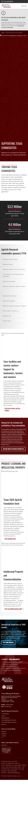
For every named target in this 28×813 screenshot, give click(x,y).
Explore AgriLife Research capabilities (13, 449)
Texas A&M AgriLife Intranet (8, 720)
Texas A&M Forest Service (9, 666)
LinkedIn (3, 736)
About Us (3, 724)
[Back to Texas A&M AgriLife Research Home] (7, 679)
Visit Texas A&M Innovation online (13, 609)
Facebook (3, 731)
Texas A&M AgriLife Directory (8, 722)
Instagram (4, 733)
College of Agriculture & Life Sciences (12, 670)
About (2, 32)
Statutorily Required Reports (14, 772)
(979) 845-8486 (9, 704)
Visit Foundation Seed (10, 539)
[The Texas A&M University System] (6, 750)
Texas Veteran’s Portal (16, 769)
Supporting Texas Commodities (14, 32)
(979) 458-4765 (7, 706)
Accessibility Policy (10, 763)
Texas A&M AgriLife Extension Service (12, 662)
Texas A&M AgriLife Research (10, 664)
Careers (3, 716)
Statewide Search (9, 765)
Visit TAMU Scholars (8, 642)
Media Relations (5, 718)
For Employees (5, 713)
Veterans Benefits (18, 765)
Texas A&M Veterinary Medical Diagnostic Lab (14, 668)
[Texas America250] (7, 687)
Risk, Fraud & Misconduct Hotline (13, 767)
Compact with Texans (6, 761)
